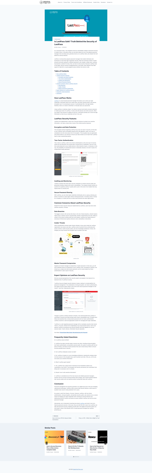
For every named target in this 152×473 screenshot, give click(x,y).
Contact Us (109, 2)
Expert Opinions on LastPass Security (65, 90)
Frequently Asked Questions (63, 91)
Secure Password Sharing (64, 82)
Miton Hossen (58, 47)
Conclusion (59, 93)
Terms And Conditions (76, 2)
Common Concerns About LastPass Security (66, 83)
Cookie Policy (96, 2)
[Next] (105, 443)
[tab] (73, 456)
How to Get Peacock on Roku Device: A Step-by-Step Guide (97, 447)
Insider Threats (62, 86)
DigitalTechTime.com (78, 469)
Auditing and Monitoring (64, 80)
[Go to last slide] (47, 443)
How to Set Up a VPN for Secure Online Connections (61, 418)
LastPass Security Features (62, 75)
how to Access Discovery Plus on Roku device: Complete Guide (54, 447)
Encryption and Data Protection (65, 77)
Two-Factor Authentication (64, 78)
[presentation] (54, 437)
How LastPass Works (61, 74)
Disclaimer (103, 2)
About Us (60, 2)
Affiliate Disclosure (87, 2)
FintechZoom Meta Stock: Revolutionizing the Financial (73, 332)
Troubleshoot (57, 39)
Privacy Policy (67, 2)
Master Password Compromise (65, 88)
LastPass (56, 100)
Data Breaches (61, 85)
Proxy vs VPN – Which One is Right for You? (89, 417)
